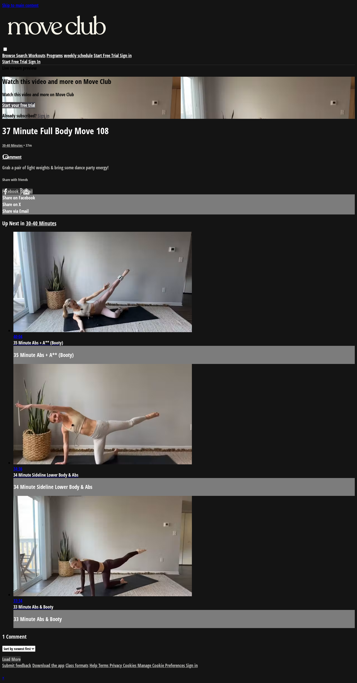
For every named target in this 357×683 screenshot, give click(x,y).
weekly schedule (78, 55)
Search (22, 55)
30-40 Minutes (12, 145)
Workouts (36, 55)
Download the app (48, 665)
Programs (55, 55)
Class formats (77, 665)
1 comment (11, 157)
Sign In (34, 62)
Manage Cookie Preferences (162, 665)
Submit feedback (16, 665)
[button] (5, 49)
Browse (9, 55)
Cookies (130, 665)
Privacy (116, 665)
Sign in (126, 55)
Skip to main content (20, 5)
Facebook (11, 191)
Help (94, 665)
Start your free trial (18, 105)
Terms (104, 665)
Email (28, 191)
